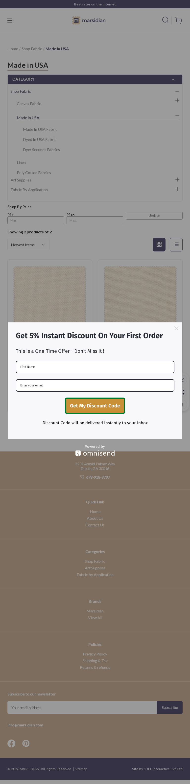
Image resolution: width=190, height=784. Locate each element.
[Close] (176, 328)
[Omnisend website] (95, 450)
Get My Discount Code (95, 406)
